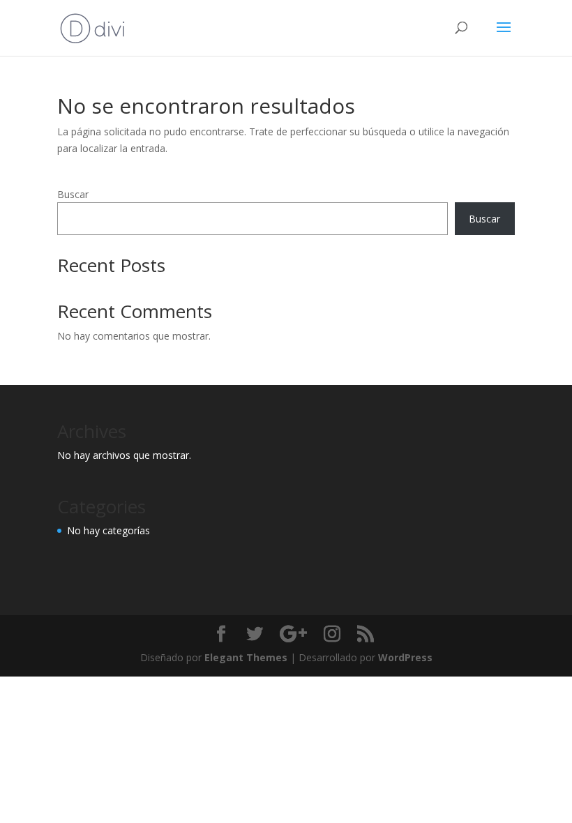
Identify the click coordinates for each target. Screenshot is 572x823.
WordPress (405, 657)
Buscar (73, 194)
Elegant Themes (245, 657)
